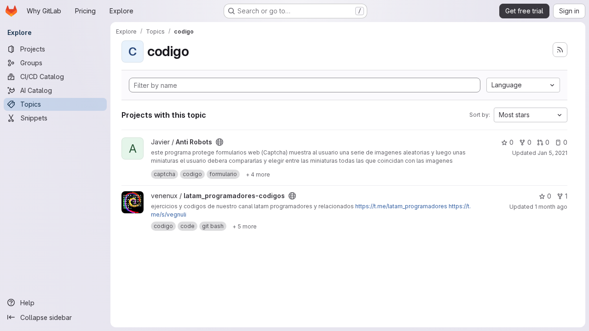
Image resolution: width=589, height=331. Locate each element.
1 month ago (551, 206)
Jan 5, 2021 (552, 152)
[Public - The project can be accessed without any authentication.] (219, 142)
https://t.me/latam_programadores (401, 206)
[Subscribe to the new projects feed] (560, 49)
